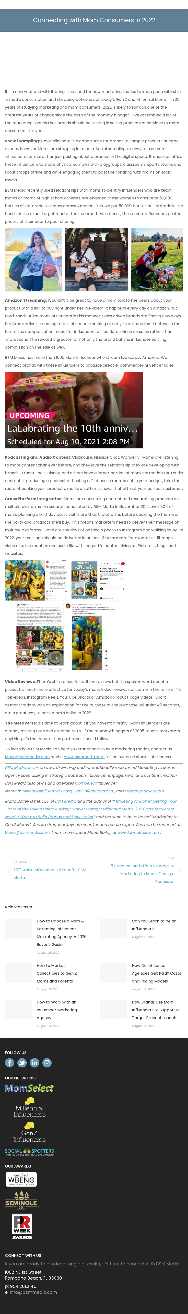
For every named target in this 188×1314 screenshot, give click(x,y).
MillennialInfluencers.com (46, 791)
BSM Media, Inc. (20, 767)
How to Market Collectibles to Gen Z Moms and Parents (57, 973)
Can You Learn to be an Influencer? (154, 925)
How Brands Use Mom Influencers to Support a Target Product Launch (155, 1010)
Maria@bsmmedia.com (27, 757)
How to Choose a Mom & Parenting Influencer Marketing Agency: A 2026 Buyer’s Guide (62, 932)
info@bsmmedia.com (33, 1292)
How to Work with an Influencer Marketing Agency (57, 1010)
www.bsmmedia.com (84, 757)
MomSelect (85, 783)
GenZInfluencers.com (93, 791)
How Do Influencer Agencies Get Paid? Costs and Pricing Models (156, 973)
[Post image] (18, 928)
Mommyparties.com (144, 791)
